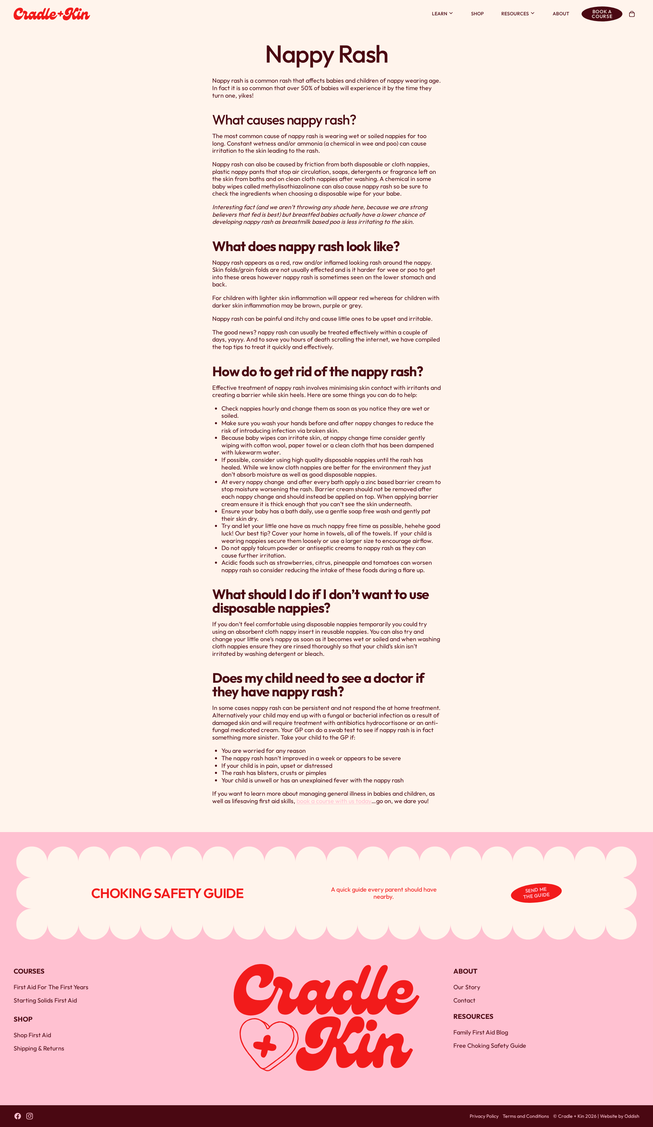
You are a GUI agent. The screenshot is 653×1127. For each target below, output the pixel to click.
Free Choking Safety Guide (489, 1045)
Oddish (631, 1116)
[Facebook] (18, 1116)
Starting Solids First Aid (45, 1001)
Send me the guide (536, 893)
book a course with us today (334, 801)
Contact (464, 1001)
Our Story (466, 987)
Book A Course (602, 14)
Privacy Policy (484, 1116)
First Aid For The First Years (51, 987)
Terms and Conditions (526, 1116)
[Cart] (631, 13)
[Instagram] (30, 1116)
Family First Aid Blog (480, 1032)
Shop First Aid (32, 1035)
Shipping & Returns (39, 1048)
